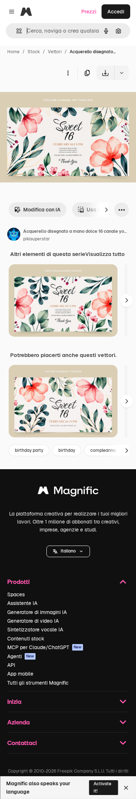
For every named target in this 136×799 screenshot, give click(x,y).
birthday (66, 450)
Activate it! (102, 787)
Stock (34, 52)
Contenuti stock (25, 638)
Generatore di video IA (33, 621)
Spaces (16, 594)
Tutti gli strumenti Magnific (38, 683)
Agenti (20, 656)
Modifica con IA (42, 209)
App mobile (20, 673)
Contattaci (22, 743)
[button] (68, 551)
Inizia (14, 701)
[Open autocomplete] (16, 31)
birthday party (29, 450)
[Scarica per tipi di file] (121, 73)
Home (13, 52)
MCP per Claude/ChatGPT (44, 647)
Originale (47, 96)
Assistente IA (22, 603)
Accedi (115, 11)
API (11, 665)
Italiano (68, 551)
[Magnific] (68, 492)
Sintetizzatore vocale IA (35, 629)
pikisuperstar (36, 239)
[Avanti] (106, 209)
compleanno (103, 450)
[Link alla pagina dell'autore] (13, 235)
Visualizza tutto (104, 254)
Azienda (18, 722)
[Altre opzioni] (68, 73)
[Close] (126, 787)
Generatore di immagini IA (37, 612)
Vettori (55, 52)
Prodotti (18, 581)
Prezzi (88, 11)
